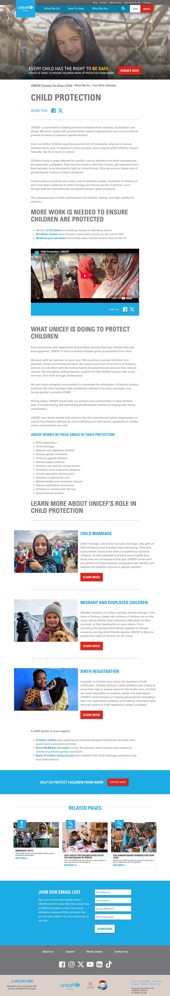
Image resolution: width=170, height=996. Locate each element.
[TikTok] (107, 962)
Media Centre (115, 2)
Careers (70, 951)
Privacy (134, 984)
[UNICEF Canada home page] (71, 989)
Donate (146, 9)
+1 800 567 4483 (22, 981)
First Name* (103, 892)
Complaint (157, 981)
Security (144, 984)
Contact (103, 2)
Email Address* (105, 908)
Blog (95, 2)
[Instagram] (70, 962)
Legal (134, 981)
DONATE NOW (118, 782)
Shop (135, 9)
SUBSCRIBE (104, 929)
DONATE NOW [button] (129, 70)
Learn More (91, 577)
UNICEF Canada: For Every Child (51, 85)
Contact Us (121, 951)
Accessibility (144, 981)
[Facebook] (53, 110)
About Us (48, 951)
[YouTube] (88, 962)
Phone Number (105, 916)
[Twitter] (60, 110)
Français (147, 2)
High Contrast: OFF (132, 2)
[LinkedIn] (98, 962)
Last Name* (103, 900)
